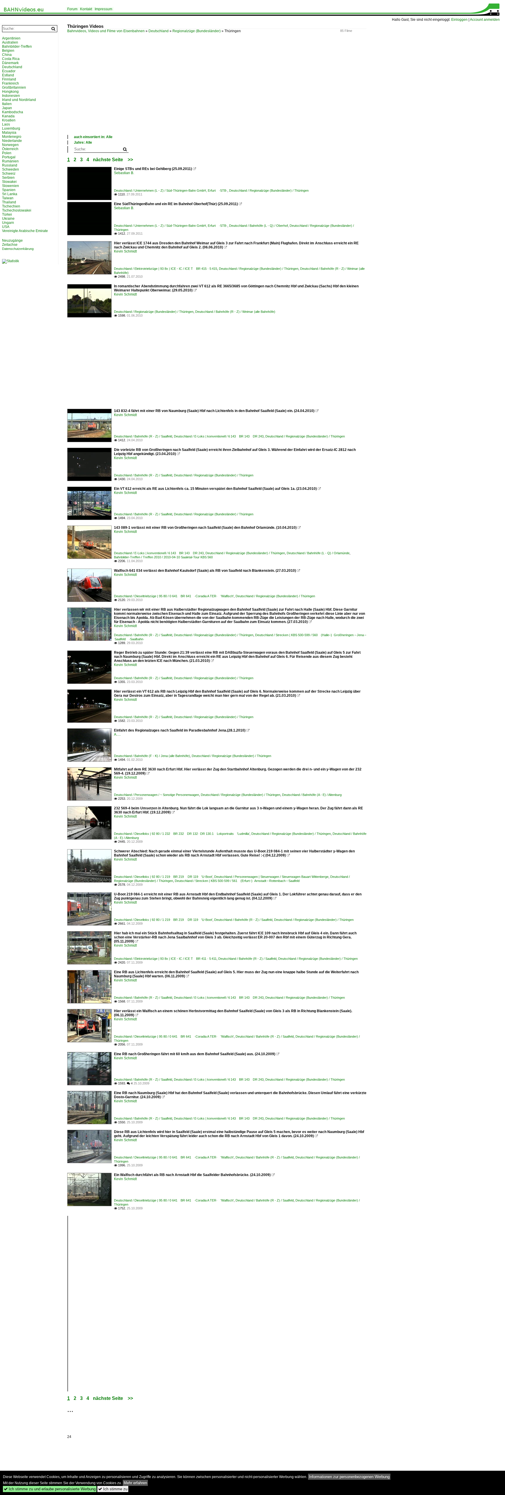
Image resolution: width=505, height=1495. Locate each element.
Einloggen (459, 20)
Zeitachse (10, 245)
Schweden (10, 169)
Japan (7, 108)
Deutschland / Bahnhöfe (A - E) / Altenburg (312, 795)
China (7, 55)
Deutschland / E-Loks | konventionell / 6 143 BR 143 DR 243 (219, 436)
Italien (7, 104)
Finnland (9, 79)
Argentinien (11, 38)
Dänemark (10, 63)
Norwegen (10, 145)
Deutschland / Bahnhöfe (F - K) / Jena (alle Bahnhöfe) (152, 756)
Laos (6, 124)
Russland (9, 165)
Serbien (8, 178)
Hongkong (10, 92)
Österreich (10, 149)
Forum (72, 9)
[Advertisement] (242, 90)
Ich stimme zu (112, 1489)
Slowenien (10, 186)
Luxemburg (11, 128)
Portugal (8, 157)
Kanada (8, 116)
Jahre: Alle (83, 142)
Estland (8, 75)
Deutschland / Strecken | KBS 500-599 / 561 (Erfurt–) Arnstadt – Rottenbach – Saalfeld (237, 881)
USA (5, 227)
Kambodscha (12, 112)
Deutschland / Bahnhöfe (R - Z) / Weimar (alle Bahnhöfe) (235, 311)
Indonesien (11, 96)
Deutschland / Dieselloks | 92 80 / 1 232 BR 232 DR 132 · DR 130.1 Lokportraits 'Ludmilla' (182, 833)
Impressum (103, 9)
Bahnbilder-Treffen (17, 46)
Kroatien (8, 120)
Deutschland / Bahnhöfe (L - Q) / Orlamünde (318, 553)
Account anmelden (485, 20)
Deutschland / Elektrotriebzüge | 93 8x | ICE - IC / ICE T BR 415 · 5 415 (165, 268)
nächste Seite (108, 159)
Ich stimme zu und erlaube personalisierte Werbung (50, 1489)
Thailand (9, 202)
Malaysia (9, 133)
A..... (117, 734)
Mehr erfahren (135, 1483)
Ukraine (8, 219)
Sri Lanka (9, 194)
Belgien (8, 51)
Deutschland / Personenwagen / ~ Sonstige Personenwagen (156, 795)
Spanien (8, 190)
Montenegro (11, 137)
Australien (10, 42)
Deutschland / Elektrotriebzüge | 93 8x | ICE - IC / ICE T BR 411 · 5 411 (165, 958)
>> (130, 159)
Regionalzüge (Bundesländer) (196, 31)
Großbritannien (14, 87)
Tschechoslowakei (16, 210)
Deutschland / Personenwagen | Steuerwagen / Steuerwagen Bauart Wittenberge (271, 876)
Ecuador (8, 71)
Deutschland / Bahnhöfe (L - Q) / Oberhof (258, 225)
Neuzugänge (12, 240)
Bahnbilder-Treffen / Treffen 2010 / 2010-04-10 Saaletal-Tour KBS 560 (163, 557)
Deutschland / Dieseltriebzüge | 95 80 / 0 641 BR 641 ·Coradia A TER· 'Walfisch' (174, 596)
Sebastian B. (124, 173)
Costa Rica (11, 59)
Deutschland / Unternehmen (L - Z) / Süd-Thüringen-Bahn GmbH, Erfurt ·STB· (170, 190)
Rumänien (10, 161)
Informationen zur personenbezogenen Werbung (349, 1477)
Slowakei (9, 182)
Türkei (7, 214)
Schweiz (8, 173)
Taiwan (7, 198)
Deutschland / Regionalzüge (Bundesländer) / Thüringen (269, 190)
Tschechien (11, 206)
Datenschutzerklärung (18, 248)
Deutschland (158, 31)
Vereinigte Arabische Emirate (25, 231)
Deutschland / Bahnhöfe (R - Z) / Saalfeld (143, 436)
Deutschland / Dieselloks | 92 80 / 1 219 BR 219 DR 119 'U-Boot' (163, 876)
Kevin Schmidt (125, 251)
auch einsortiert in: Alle (93, 137)
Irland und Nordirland (19, 100)
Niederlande (12, 141)
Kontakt (86, 9)
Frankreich (10, 83)
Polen (6, 153)
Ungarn (8, 223)
